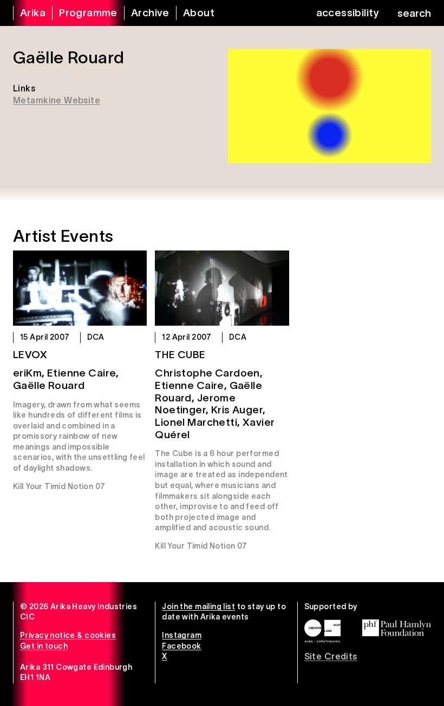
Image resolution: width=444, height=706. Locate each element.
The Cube (180, 354)
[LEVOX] (80, 288)
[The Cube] (222, 288)
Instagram (181, 635)
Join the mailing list (198, 606)
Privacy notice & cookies (68, 635)
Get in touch (44, 646)
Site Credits (330, 656)
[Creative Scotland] (322, 631)
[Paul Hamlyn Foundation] (396, 627)
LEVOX (30, 354)
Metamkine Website (56, 100)
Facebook (181, 646)
